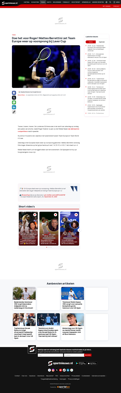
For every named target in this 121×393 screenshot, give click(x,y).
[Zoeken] (110, 2)
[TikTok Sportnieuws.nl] (64, 370)
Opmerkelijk (86, 2)
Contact (17, 376)
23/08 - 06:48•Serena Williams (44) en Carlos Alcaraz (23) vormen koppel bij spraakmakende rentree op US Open (97, 72)
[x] (14, 98)
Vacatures (32, 376)
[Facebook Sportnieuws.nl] (49, 370)
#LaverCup (26, 195)
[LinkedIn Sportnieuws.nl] (68, 370)
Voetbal (27, 2)
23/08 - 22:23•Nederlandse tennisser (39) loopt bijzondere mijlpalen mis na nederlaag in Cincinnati (96, 48)
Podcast (116, 6)
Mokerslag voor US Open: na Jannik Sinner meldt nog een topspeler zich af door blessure (72, 331)
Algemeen (102, 42)
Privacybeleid (76, 376)
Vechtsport (75, 2)
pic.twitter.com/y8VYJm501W (54, 195)
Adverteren (40, 376)
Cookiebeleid (86, 376)
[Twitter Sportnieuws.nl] (56, 370)
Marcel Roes (21, 95)
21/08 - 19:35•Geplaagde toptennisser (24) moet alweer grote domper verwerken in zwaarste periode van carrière (96, 107)
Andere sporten (98, 2)
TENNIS (14, 35)
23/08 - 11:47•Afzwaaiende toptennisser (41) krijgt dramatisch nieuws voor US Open (97, 55)
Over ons (24, 376)
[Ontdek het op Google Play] (80, 363)
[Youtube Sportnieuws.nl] (60, 370)
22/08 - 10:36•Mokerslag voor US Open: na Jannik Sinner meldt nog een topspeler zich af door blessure (97, 99)
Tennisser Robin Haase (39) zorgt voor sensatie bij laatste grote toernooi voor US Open (72, 305)
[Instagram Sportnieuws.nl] (53, 370)
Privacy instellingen (74, 379)
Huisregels (63, 379)
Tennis (43, 2)
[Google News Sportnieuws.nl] (71, 370)
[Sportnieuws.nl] (9, 3)
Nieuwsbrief (50, 376)
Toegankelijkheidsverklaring (49, 379)
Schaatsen (35, 2)
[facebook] (14, 93)
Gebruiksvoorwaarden (98, 376)
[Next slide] (79, 230)
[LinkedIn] (14, 107)
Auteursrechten (65, 376)
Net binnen (106, 6)
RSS (56, 376)
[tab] (46, 247)
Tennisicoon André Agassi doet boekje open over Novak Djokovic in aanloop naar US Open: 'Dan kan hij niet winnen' (48, 332)
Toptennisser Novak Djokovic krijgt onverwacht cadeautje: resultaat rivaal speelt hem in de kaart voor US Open (23, 333)
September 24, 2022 (50, 197)
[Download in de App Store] (92, 363)
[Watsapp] (14, 102)
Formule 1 (66, 2)
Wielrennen (57, 2)
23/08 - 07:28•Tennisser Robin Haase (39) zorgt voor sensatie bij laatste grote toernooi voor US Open (97, 63)
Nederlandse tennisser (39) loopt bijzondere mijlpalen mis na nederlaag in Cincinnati (23, 305)
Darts (49, 2)
